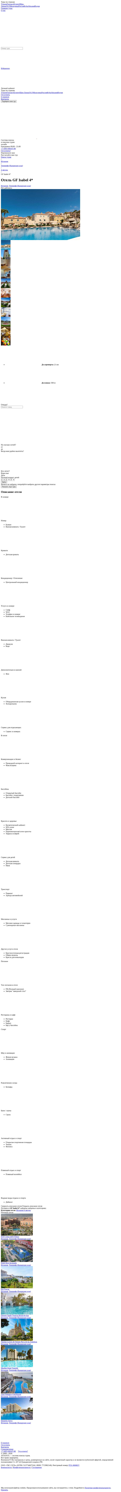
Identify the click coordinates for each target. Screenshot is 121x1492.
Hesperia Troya (6, 1421)
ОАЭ (8, 6)
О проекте (5, 1443)
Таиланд (10, 4)
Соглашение (37, 1467)
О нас (3, 10)
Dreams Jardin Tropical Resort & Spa (15, 1316)
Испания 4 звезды (23, 1210)
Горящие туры (6, 8)
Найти (4, 482)
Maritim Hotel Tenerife (9, 1368)
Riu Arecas (5, 1289)
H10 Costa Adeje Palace (10, 1237)
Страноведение (7, 1449)
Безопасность (6, 1467)
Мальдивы (14, 6)
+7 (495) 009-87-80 (8, 149)
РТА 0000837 (74, 1465)
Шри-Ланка (24, 93)
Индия (37, 6)
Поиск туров (6, 157)
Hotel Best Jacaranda (9, 1263)
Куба (26, 6)
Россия (21, 6)
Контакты (5, 1447)
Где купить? (6, 151)
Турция (4, 4)
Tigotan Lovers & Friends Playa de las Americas (19, 1342)
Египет (16, 4)
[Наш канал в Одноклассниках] (90, 1486)
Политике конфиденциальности (98, 1488)
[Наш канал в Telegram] (18, 1486)
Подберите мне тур (9, 101)
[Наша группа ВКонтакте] (54, 1486)
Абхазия (31, 6)
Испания (4, 161)
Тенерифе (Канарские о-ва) (12, 166)
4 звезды (4, 170)
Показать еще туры (9, 487)
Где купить (5, 1445)
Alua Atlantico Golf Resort (11, 1394)
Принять (4, 1490)
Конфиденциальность (21, 1467)
